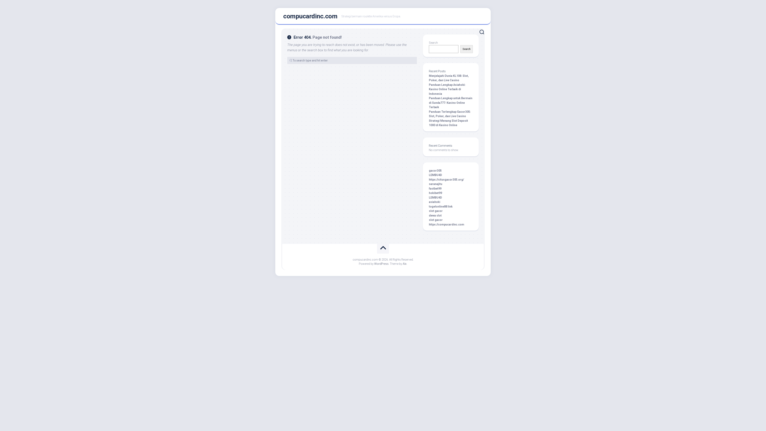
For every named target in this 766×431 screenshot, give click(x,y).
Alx (405, 263)
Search (433, 42)
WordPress (381, 263)
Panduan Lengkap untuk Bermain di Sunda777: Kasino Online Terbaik (450, 103)
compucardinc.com (310, 16)
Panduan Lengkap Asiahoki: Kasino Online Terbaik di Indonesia (447, 89)
